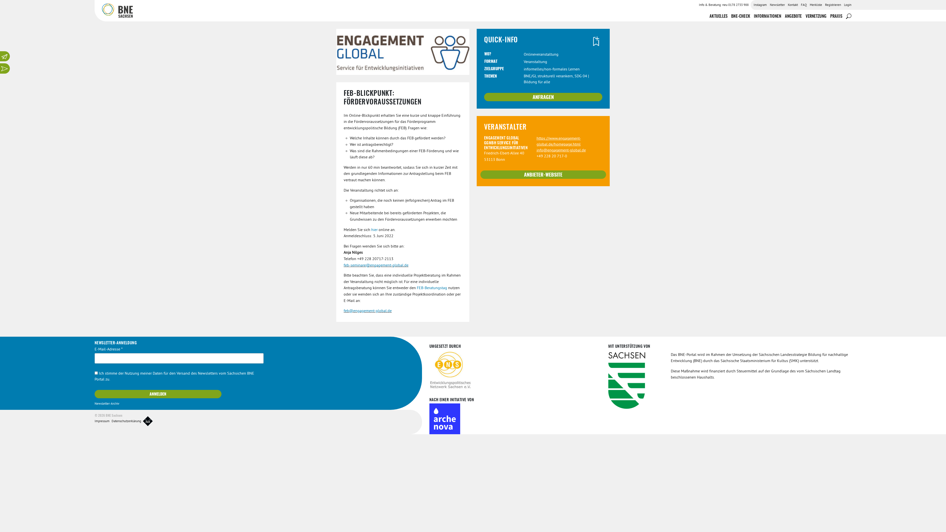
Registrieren (833, 5)
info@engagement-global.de (561, 150)
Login (847, 5)
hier (374, 230)
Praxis (836, 16)
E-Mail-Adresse (109, 349)
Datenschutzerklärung (126, 421)
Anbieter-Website (543, 175)
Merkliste (816, 5)
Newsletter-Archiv (107, 404)
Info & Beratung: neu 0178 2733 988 (724, 5)
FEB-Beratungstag (432, 288)
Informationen (767, 16)
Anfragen (543, 97)
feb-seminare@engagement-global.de (376, 265)
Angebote (793, 16)
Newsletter (777, 5)
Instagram (760, 5)
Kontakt (793, 5)
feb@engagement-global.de (368, 311)
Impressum (102, 421)
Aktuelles (718, 16)
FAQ (804, 5)
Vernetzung (816, 16)
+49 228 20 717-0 (552, 156)
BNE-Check (740, 16)
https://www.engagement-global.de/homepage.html (559, 141)
